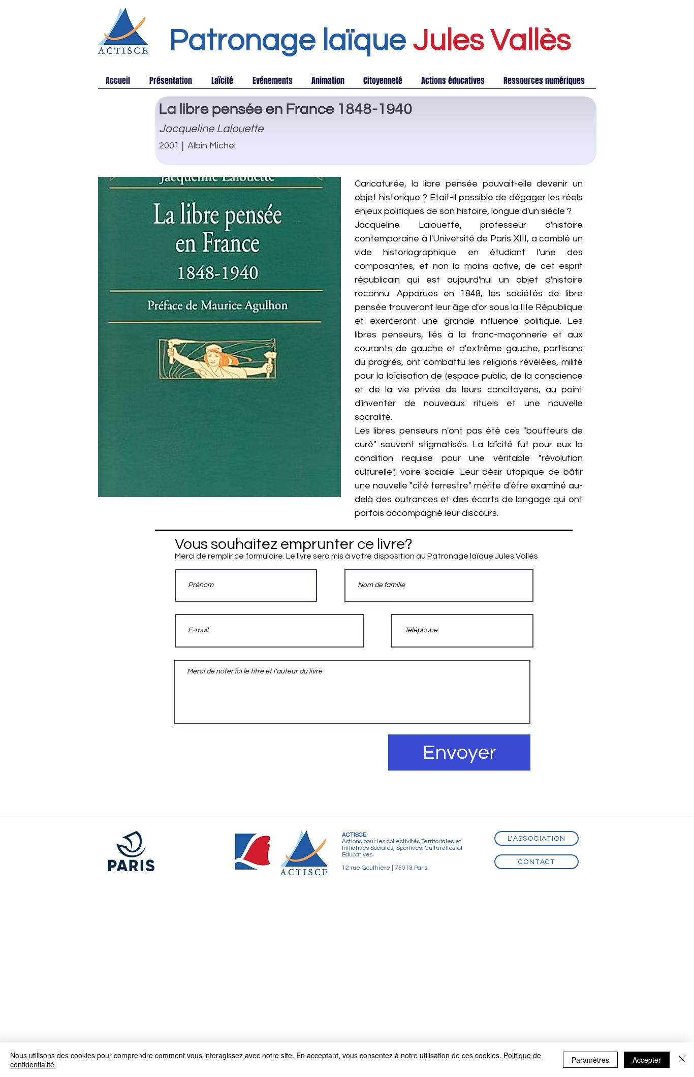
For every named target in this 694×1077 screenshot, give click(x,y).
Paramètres (590, 1060)
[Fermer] (682, 1060)
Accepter (647, 1060)
